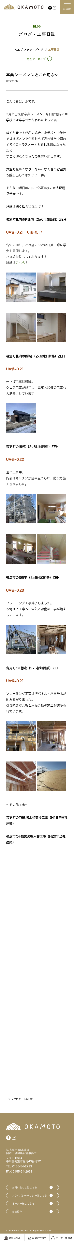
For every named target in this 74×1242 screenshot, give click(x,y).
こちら (20, 262)
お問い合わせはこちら (24, 1187)
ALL (17, 49)
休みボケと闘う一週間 (25, 918)
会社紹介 (17, 1212)
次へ (50, 1082)
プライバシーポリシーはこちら (29, 1195)
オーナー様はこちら (23, 1203)
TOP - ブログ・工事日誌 (19, 1099)
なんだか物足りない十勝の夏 (30, 1051)
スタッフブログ (33, 49)
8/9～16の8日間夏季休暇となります (37, 985)
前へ (23, 1082)
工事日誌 (53, 49)
